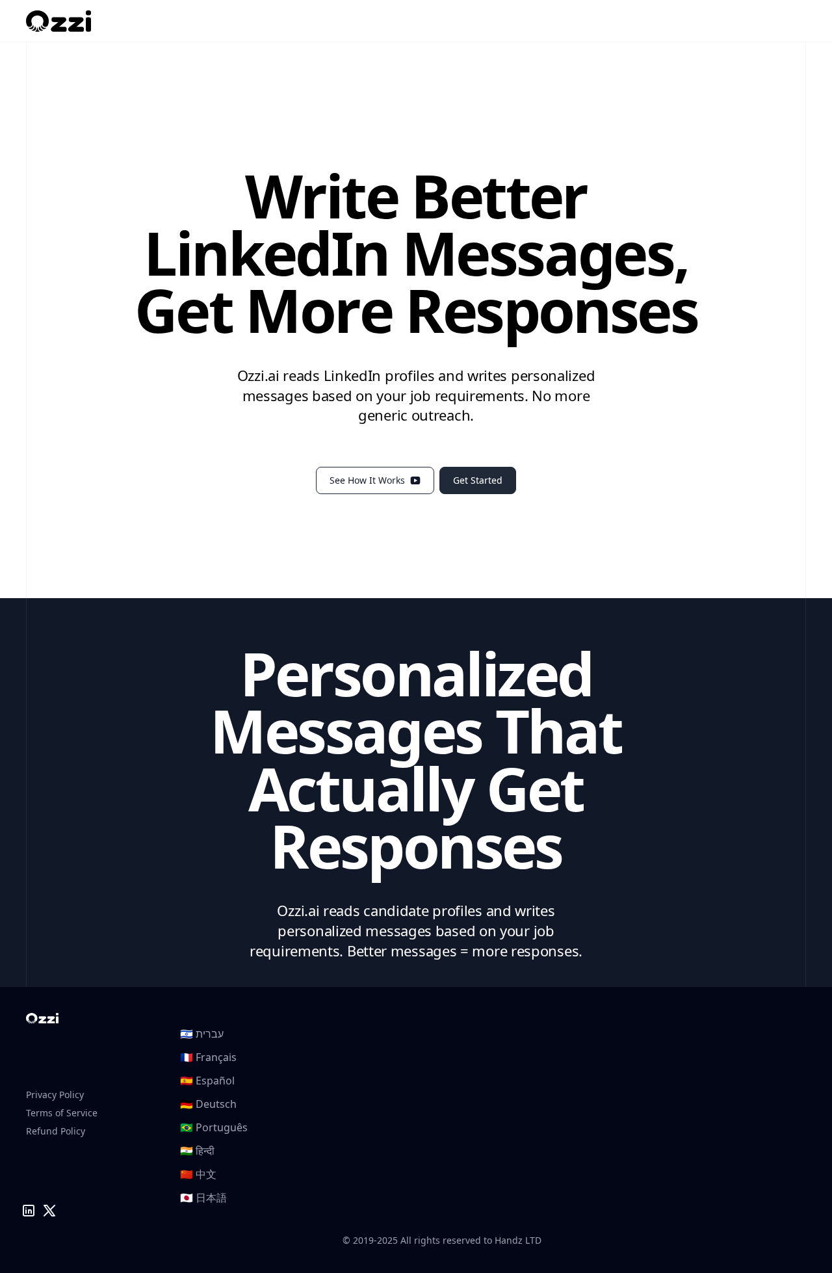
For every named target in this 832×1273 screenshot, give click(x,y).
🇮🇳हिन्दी (197, 1151)
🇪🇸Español (207, 1080)
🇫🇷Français (208, 1057)
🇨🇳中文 (198, 1174)
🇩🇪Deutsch (208, 1104)
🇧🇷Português (214, 1127)
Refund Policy (55, 1131)
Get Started (477, 480)
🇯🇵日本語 (203, 1197)
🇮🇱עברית (202, 1034)
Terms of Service (62, 1113)
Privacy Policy (55, 1094)
